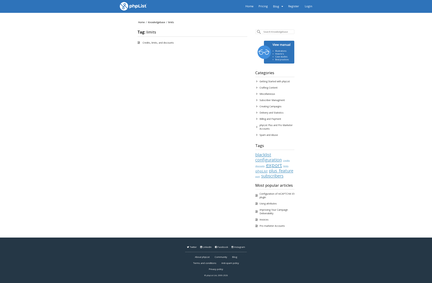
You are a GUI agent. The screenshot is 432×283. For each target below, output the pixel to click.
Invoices (264, 219)
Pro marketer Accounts (272, 225)
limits (171, 22)
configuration (268, 160)
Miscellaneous (267, 93)
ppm (257, 176)
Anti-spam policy (230, 263)
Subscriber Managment (272, 100)
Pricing (263, 6)
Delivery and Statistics (272, 112)
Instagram (239, 247)
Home (249, 6)
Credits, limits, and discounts (158, 42)
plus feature (281, 171)
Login (308, 6)
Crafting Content (269, 87)
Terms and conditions (204, 263)
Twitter (193, 247)
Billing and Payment (270, 118)
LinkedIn (207, 247)
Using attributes (268, 203)
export (274, 165)
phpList (261, 171)
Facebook (222, 247)
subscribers (272, 176)
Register (293, 6)
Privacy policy (216, 269)
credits (286, 160)
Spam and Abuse (269, 135)
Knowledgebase (156, 22)
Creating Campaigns (270, 106)
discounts (260, 166)
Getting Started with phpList (275, 81)
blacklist (263, 154)
